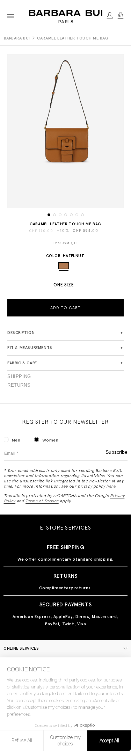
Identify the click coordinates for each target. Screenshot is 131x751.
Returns (18, 385)
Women (50, 440)
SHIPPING (19, 376)
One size (63, 284)
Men (16, 440)
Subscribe (116, 452)
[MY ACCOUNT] (109, 16)
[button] (10, 16)
